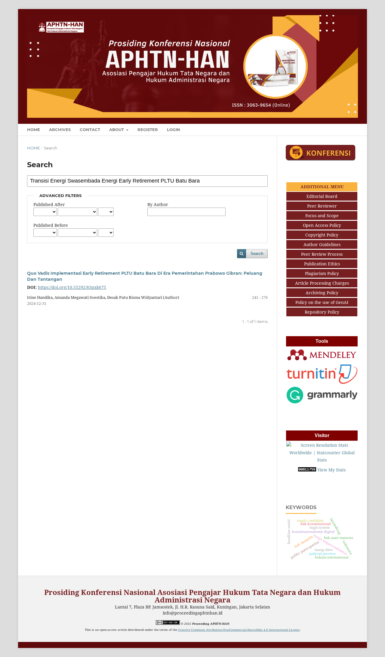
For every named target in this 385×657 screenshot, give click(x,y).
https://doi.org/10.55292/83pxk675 (72, 287)
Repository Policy (322, 312)
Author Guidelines (321, 244)
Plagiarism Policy (322, 273)
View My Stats (331, 470)
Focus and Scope (322, 215)
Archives (60, 129)
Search (257, 253)
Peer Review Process (322, 254)
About (117, 129)
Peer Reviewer (322, 206)
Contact (90, 129)
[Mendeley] (321, 360)
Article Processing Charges (322, 283)
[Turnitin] (321, 382)
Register (147, 129)
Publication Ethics (322, 264)
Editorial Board (321, 196)
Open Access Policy (322, 225)
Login (173, 129)
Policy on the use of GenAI (321, 302)
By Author (157, 204)
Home (33, 129)
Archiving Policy (322, 293)
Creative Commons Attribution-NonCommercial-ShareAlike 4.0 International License (239, 630)
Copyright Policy (321, 235)
